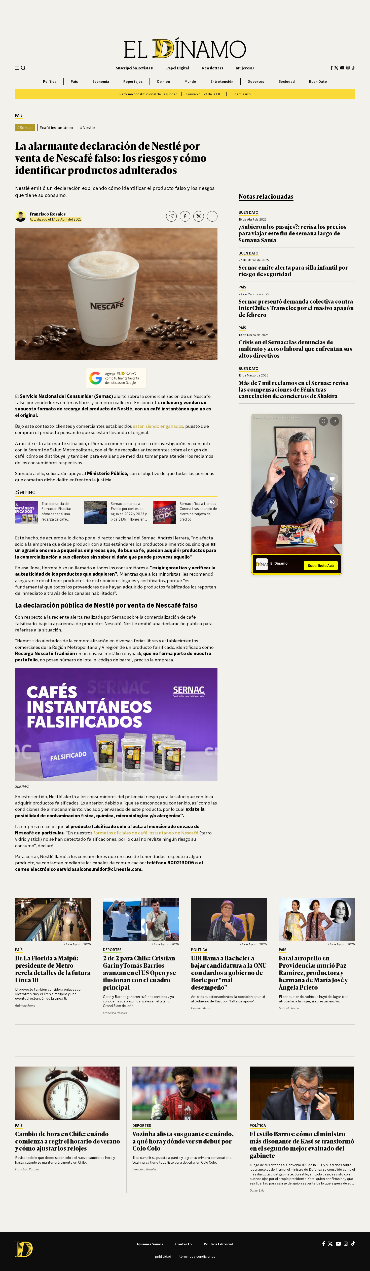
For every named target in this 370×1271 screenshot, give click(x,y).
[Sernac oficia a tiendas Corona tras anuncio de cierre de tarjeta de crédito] (164, 512)
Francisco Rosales (48, 214)
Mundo (190, 81)
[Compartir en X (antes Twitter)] (198, 216)
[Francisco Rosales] (20, 216)
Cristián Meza (200, 1008)
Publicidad (163, 1256)
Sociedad (287, 81)
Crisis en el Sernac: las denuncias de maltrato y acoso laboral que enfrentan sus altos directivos (295, 348)
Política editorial (218, 1244)
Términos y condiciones (197, 1256)
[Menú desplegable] (17, 68)
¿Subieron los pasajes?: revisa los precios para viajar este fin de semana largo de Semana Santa (292, 233)
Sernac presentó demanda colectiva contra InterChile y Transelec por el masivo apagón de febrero (296, 308)
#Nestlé (87, 127)
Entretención (221, 81)
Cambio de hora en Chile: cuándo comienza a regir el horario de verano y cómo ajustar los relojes (67, 1141)
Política (49, 81)
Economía (100, 81)
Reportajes (132, 81)
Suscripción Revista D (134, 67)
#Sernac (24, 127)
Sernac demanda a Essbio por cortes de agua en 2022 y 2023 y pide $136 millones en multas (129, 514)
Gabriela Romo (25, 1005)
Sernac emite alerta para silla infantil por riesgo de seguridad (293, 270)
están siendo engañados (158, 426)
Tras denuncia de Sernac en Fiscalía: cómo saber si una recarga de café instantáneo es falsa (59, 514)
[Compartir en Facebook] (185, 216)
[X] (330, 1244)
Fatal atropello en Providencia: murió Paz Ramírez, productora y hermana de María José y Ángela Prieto (313, 972)
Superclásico (241, 94)
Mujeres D (245, 67)
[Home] (185, 47)
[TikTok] (353, 68)
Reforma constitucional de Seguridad (148, 94)
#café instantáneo (56, 127)
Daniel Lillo (257, 1190)
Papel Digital (177, 67)
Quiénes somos (150, 1244)
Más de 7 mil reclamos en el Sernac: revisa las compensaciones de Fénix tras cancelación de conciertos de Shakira (294, 389)
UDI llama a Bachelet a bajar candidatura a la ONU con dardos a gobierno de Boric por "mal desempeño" (229, 972)
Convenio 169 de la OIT (204, 94)
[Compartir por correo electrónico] (171, 216)
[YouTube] (342, 67)
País (74, 81)
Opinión (163, 81)
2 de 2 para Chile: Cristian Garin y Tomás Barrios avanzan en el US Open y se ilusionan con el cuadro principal (139, 972)
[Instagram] (348, 68)
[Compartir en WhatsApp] (212, 216)
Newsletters (212, 67)
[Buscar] (23, 67)
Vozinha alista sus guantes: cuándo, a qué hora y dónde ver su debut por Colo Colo (183, 1141)
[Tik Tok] (353, 1243)
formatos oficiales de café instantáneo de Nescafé (145, 832)
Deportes (256, 81)
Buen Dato (318, 81)
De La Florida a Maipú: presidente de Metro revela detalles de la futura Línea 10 (52, 968)
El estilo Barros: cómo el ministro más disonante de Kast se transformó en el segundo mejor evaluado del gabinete (302, 1144)
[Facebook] (331, 68)
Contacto (183, 1244)
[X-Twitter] (336, 68)
